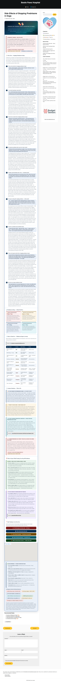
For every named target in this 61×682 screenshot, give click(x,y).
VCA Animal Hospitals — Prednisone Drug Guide (21, 534)
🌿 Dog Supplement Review (47, 35)
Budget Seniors (45, 67)
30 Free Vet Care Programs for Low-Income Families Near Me (49, 78)
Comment (6, 638)
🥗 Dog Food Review (46, 39)
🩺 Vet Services (52, 39)
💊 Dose (47, 37)
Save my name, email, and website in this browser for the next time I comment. (16, 660)
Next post (34, 628)
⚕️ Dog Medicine (7, 621)
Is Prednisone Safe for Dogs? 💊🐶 (12, 618)
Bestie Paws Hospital (30, 2)
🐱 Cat (53, 35)
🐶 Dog (44, 37)
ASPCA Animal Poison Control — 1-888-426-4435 (21, 540)
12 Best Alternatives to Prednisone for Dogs (13, 617)
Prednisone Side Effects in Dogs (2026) (12, 616)
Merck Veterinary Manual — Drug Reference (21, 537)
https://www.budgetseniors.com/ (50, 119)
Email (22, 650)
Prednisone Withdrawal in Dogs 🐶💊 (12, 615)
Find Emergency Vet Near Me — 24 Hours (21, 528)
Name (6, 650)
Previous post (7, 628)
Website (5, 655)
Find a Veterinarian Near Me (21, 531)
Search (44, 12)
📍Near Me (51, 37)
